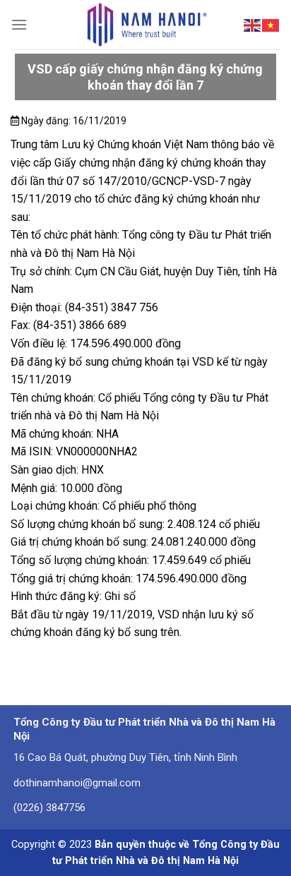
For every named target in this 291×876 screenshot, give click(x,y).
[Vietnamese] (271, 24)
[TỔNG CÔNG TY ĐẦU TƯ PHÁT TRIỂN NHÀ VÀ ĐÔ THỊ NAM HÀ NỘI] (146, 24)
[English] (253, 24)
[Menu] (19, 24)
